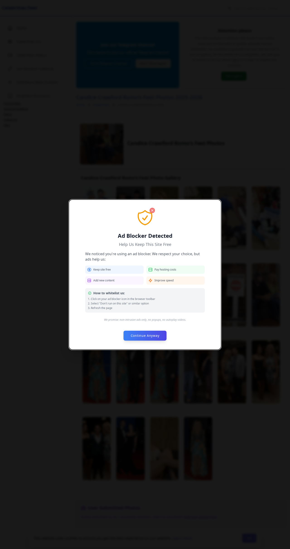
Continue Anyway (145, 335)
